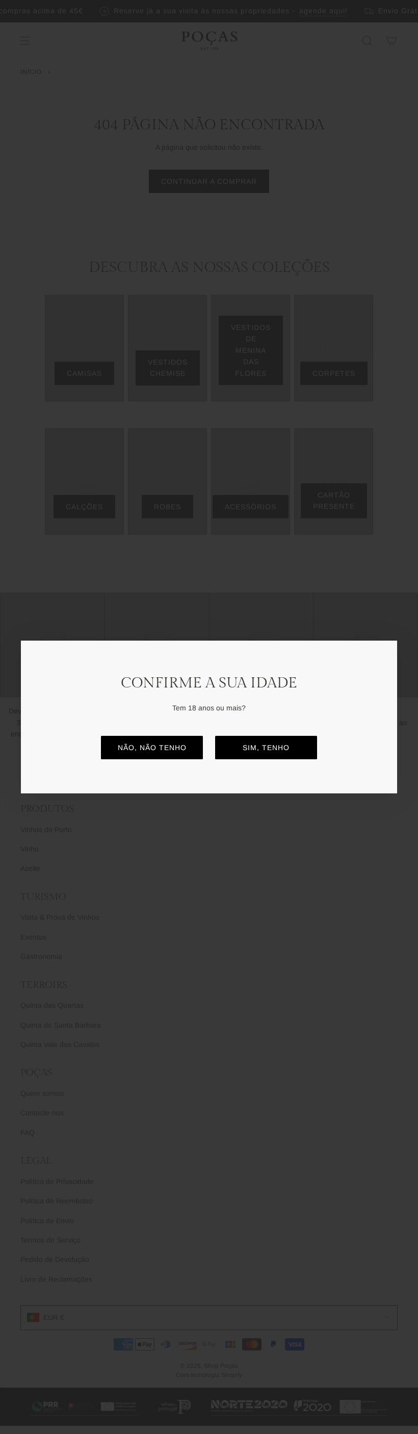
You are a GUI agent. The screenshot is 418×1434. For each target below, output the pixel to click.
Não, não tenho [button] (152, 747)
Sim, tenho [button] (266, 747)
